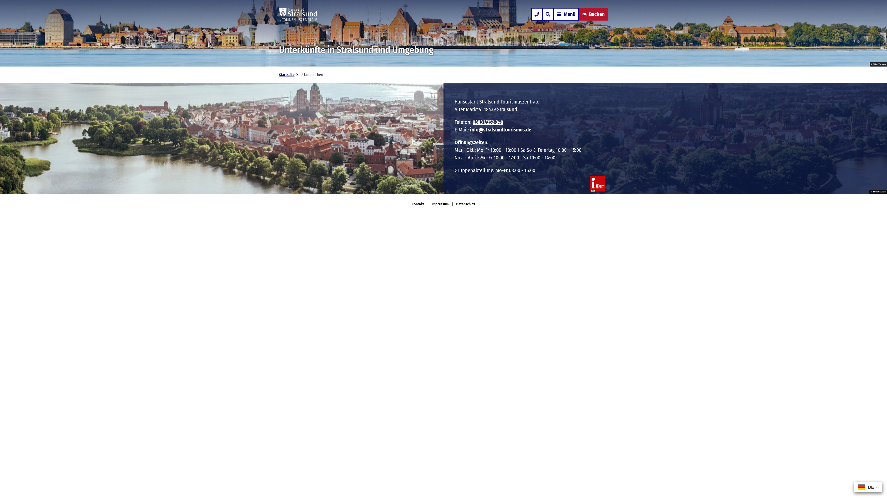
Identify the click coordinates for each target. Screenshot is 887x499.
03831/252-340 (488, 122)
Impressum (440, 204)
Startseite (287, 75)
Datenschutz (465, 204)
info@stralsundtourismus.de (500, 130)
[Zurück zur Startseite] (298, 14)
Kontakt (418, 204)
